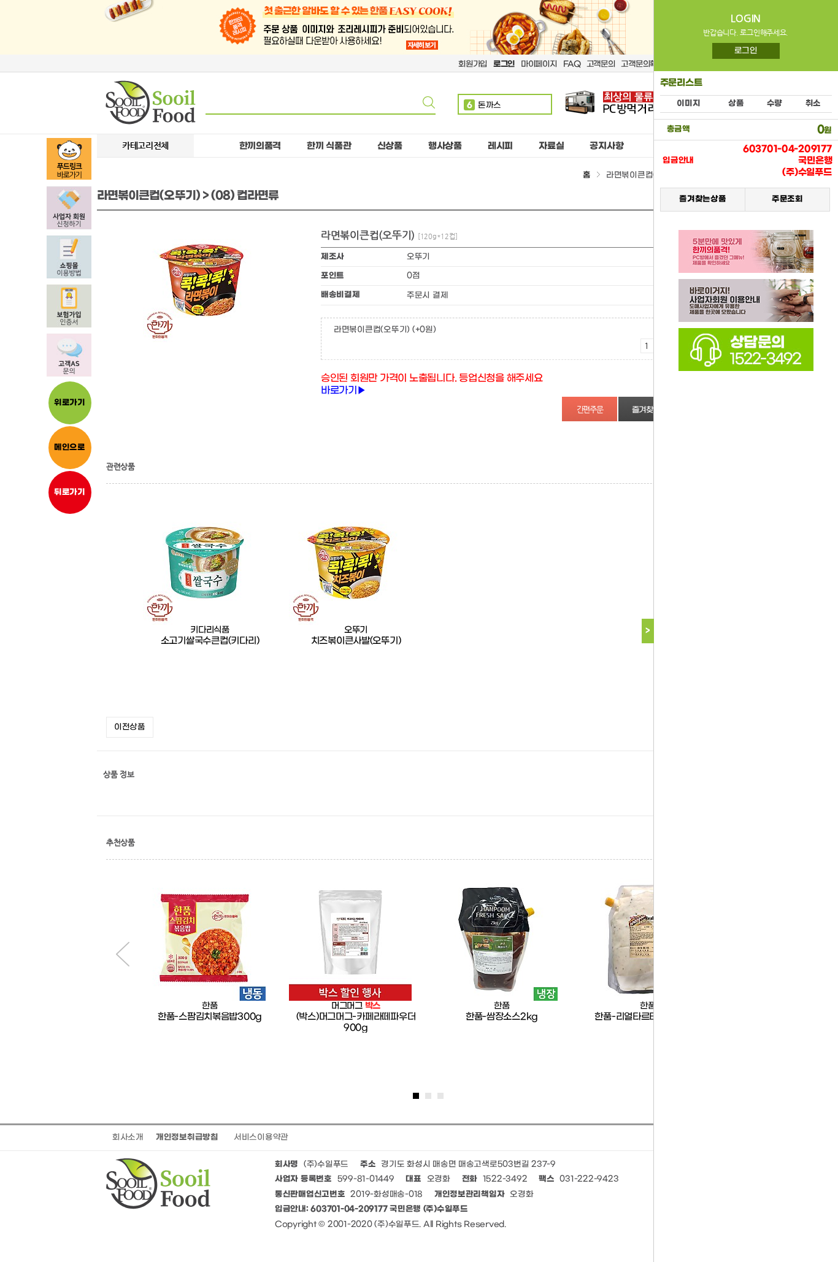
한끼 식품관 (329, 145)
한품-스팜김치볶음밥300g (210, 1016)
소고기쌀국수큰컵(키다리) (210, 640)
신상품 (389, 145)
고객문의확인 (642, 64)
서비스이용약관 (261, 1137)
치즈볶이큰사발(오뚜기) (356, 640)
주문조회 (787, 199)
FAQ (571, 64)
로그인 (746, 50)
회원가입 (472, 64)
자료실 (551, 145)
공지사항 (606, 145)
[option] (210, 606)
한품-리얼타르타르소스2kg (647, 1016)
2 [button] (428, 1096)
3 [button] (440, 1096)
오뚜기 (355, 630)
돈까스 (484, 105)
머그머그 (347, 1006)
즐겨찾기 (646, 410)
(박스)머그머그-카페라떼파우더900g (356, 1022)
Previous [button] (122, 954)
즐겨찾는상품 (702, 199)
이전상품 (129, 727)
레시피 (500, 145)
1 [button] (416, 1096)
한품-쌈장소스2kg (502, 1016)
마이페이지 (539, 64)
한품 (209, 1006)
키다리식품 (209, 630)
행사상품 (445, 145)
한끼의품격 (260, 145)
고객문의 (600, 64)
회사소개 (128, 1137)
